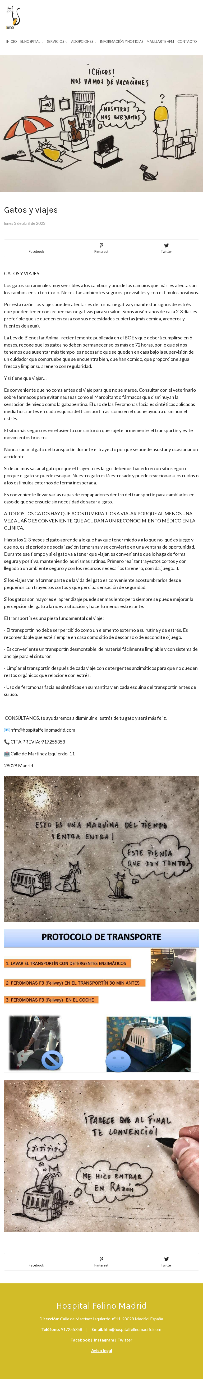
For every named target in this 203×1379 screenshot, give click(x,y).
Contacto (187, 41)
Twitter (124, 1339)
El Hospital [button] (30, 41)
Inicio (11, 41)
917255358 (71, 1329)
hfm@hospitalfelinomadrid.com (132, 1329)
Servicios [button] (55, 41)
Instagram (103, 1339)
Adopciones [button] (82, 41)
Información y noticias (121, 41)
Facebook (80, 1339)
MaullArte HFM (160, 41)
